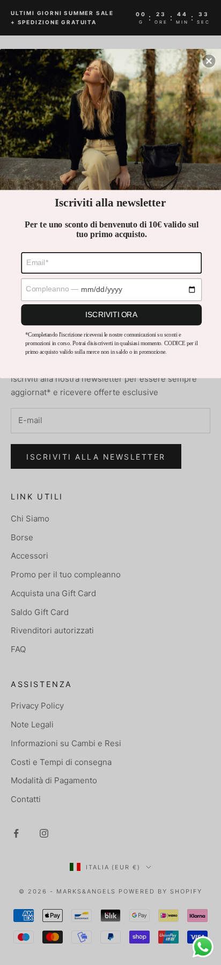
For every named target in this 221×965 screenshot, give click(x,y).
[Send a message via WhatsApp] (203, 947)
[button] (209, 60)
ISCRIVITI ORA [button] (111, 314)
